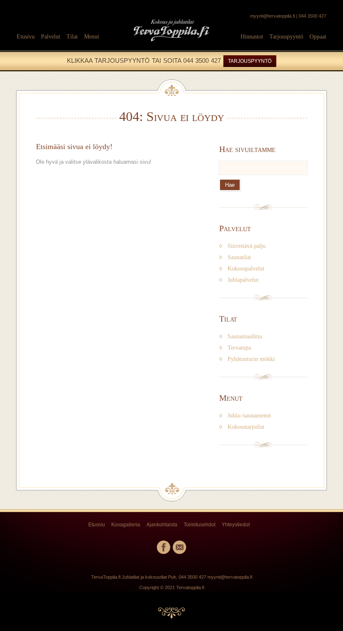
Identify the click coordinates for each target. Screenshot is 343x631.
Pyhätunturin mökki (251, 359)
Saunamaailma (245, 336)
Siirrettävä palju (247, 246)
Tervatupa (239, 348)
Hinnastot (252, 36)
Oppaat (318, 36)
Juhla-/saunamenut (249, 415)
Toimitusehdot (199, 525)
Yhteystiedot (236, 525)
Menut (91, 36)
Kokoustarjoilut (246, 427)
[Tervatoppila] (171, 45)
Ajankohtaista (161, 525)
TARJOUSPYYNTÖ (249, 61)
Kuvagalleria (125, 525)
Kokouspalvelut (246, 268)
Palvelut (50, 36)
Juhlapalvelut (243, 280)
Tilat (72, 36)
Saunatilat (239, 257)
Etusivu (26, 36)
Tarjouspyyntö (286, 36)
